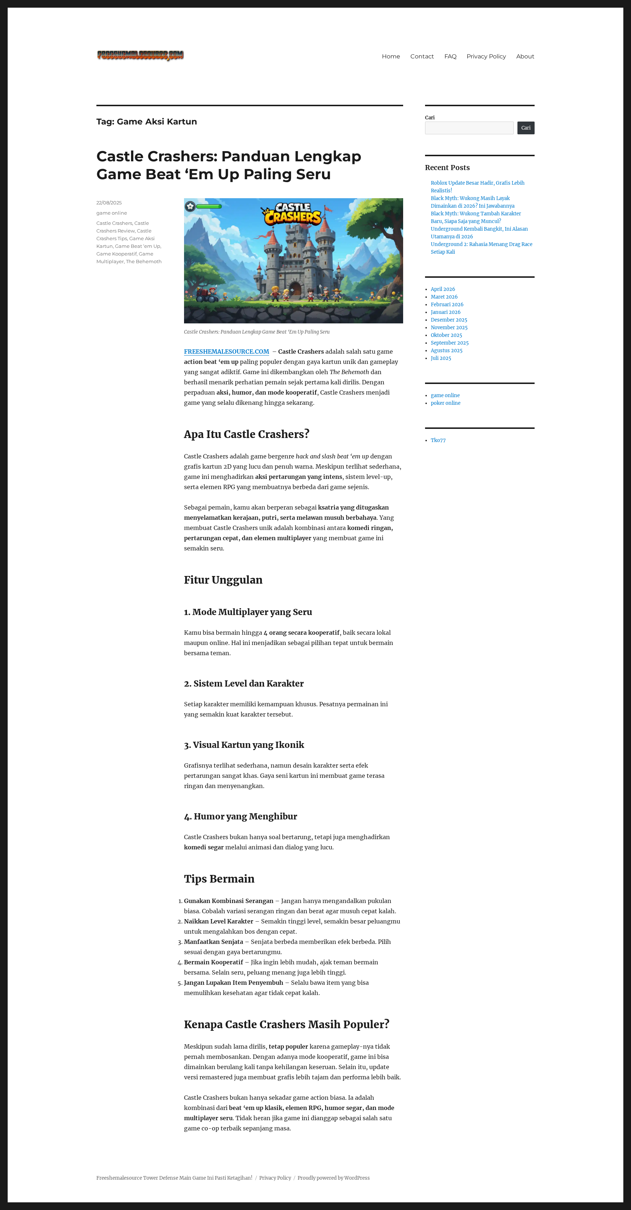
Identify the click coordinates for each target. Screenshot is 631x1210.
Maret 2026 (444, 297)
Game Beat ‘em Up (137, 246)
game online (111, 213)
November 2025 (449, 327)
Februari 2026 (447, 304)
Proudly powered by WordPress (334, 1178)
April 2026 (443, 289)
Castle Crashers (114, 223)
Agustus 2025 (447, 350)
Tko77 (438, 440)
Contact (422, 56)
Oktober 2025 (446, 335)
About (525, 56)
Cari (430, 118)
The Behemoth (144, 261)
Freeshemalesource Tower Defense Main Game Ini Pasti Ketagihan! (174, 1178)
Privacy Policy (486, 56)
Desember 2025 (449, 320)
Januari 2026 (446, 312)
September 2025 (450, 343)
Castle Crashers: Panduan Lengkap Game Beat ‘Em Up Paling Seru (229, 165)
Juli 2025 (441, 358)
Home (391, 56)
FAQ (450, 56)
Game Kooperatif (116, 254)
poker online (445, 403)
